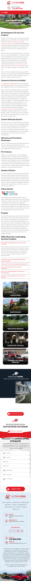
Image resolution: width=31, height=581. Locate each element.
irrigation (10, 65)
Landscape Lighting (15, 340)
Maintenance (15, 306)
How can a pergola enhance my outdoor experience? (11, 267)
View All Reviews (16, 431)
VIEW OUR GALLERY (16, 414)
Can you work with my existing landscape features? (14, 264)
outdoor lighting (19, 65)
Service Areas (8, 507)
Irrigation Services (15, 323)
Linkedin (22, 531)
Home (3, 502)
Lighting (14, 504)
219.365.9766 (17, 9)
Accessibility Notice (12, 566)
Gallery (18, 507)
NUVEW (6, 564)
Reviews (24, 507)
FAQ (14, 507)
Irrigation (8, 504)
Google (18, 531)
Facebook (10, 531)
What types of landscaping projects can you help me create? (13, 243)
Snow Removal (15, 357)
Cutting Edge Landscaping (8, 83)
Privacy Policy (21, 566)
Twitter (14, 531)
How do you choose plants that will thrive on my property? (13, 276)
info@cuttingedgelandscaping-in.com (17, 543)
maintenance (23, 64)
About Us (9, 502)
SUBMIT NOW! (16, 489)
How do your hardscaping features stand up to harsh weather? (13, 272)
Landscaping (15, 290)
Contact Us (15, 509)
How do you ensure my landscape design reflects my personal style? (13, 260)
